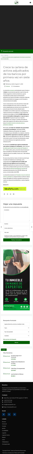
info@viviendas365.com (10, 404)
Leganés (4, 433)
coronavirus (12, 90)
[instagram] (14, 414)
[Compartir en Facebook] (4, 194)
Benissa (4, 421)
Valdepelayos (5, 441)
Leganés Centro (6, 435)
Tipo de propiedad (8, 331)
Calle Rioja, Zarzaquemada (18, 368)
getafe (3, 428)
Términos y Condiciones (8, 452)
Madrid (3, 437)
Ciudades (6, 335)
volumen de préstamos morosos (18, 168)
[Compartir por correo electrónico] (13, 194)
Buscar (16, 342)
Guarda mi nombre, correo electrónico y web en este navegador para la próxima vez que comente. (15, 236)
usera (3, 439)
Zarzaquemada (6, 444)
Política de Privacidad (19, 452)
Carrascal (4, 423)
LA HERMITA (5, 430)
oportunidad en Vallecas (17, 374)
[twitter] (9, 414)
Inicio (2, 55)
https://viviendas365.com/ (10, 407)
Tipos (5, 328)
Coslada (4, 426)
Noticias (6, 55)
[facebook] (3, 414)
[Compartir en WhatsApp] (10, 194)
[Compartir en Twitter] (7, 194)
